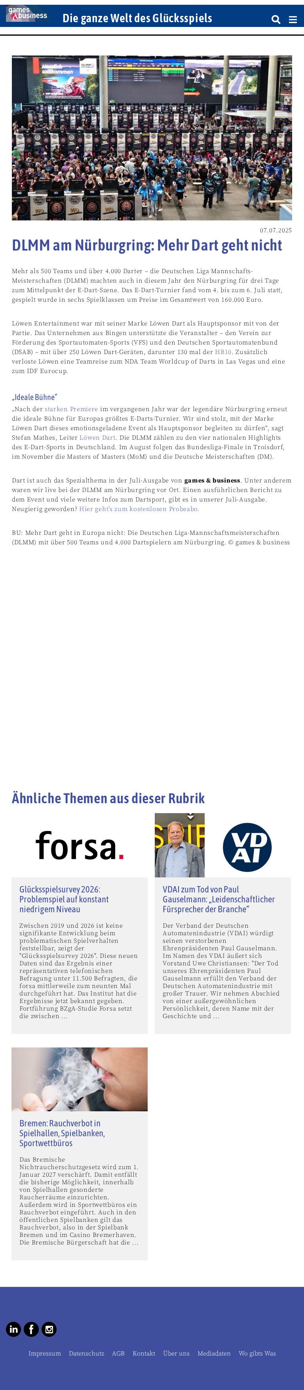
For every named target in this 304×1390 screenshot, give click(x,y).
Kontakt (144, 1353)
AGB (118, 1353)
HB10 (223, 352)
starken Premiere (71, 409)
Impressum (44, 1353)
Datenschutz (86, 1353)
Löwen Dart (97, 438)
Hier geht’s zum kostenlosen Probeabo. (139, 509)
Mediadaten (214, 1353)
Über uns (176, 1353)
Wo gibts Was (257, 1353)
